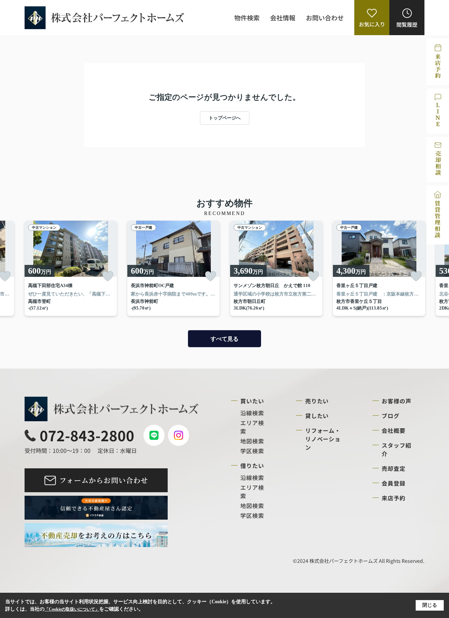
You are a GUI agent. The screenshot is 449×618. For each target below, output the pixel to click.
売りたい (317, 401)
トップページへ (225, 118)
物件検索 (247, 17)
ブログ (391, 415)
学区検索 (252, 451)
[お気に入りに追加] (107, 276)
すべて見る (224, 339)
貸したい (317, 415)
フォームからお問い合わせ (103, 480)
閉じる (429, 605)
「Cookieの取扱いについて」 (72, 609)
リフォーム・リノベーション (323, 438)
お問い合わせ (325, 17)
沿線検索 (252, 413)
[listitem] (70, 268)
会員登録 (394, 483)
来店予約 (394, 498)
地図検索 (252, 441)
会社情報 (282, 17)
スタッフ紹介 (396, 449)
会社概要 (394, 430)
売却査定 (394, 468)
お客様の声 (396, 401)
